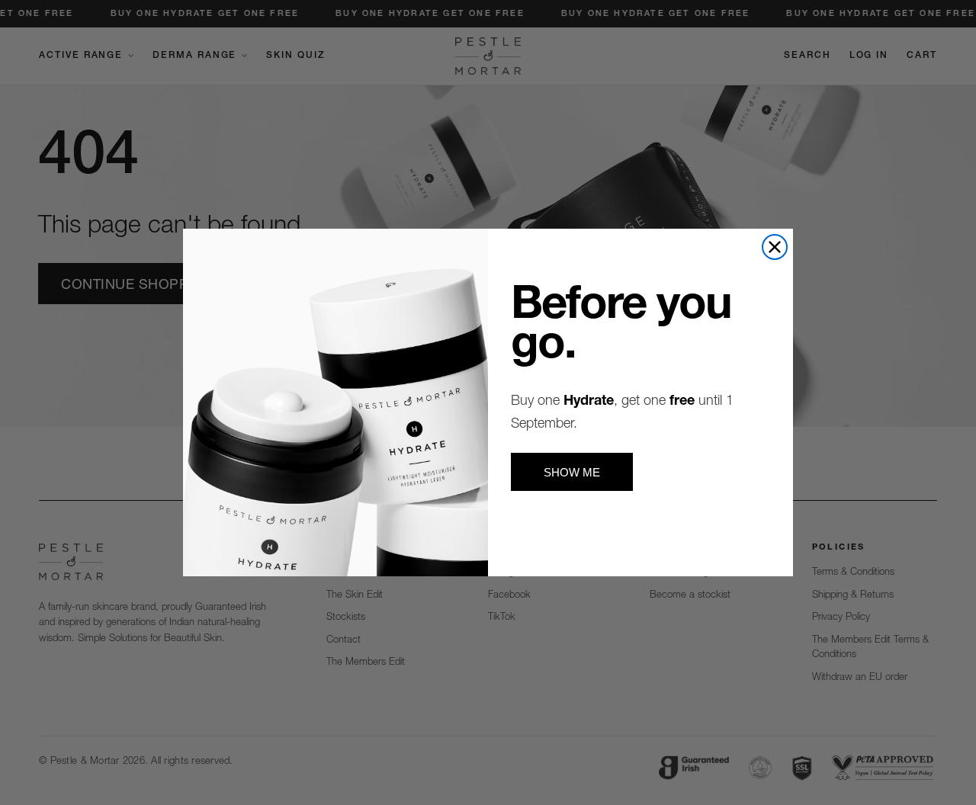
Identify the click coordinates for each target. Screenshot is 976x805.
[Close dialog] (774, 247)
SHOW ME (572, 472)
